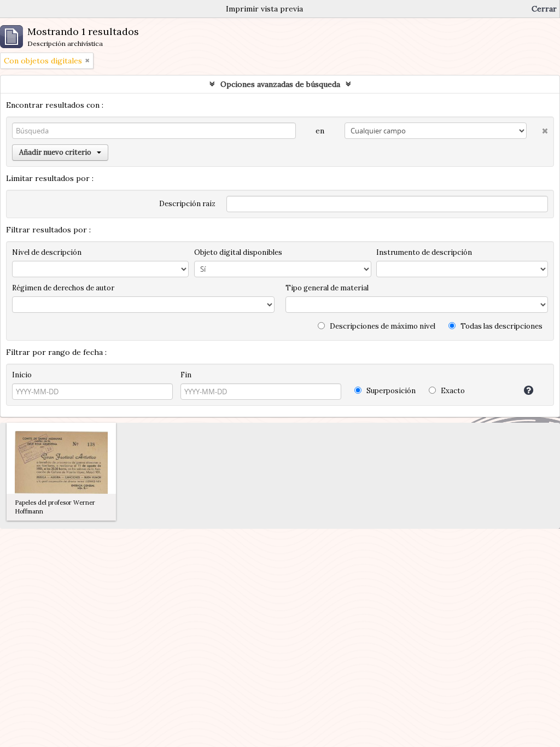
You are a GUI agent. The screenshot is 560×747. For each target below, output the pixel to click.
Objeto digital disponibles (238, 252)
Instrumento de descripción (424, 252)
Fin (185, 375)
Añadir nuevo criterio (55, 152)
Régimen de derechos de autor (63, 288)
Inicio (22, 375)
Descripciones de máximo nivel (381, 326)
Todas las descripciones (500, 326)
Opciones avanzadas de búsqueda (280, 84)
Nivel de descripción (46, 252)
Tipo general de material (327, 288)
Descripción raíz (187, 203)
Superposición (390, 390)
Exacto (452, 390)
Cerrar (544, 9)
